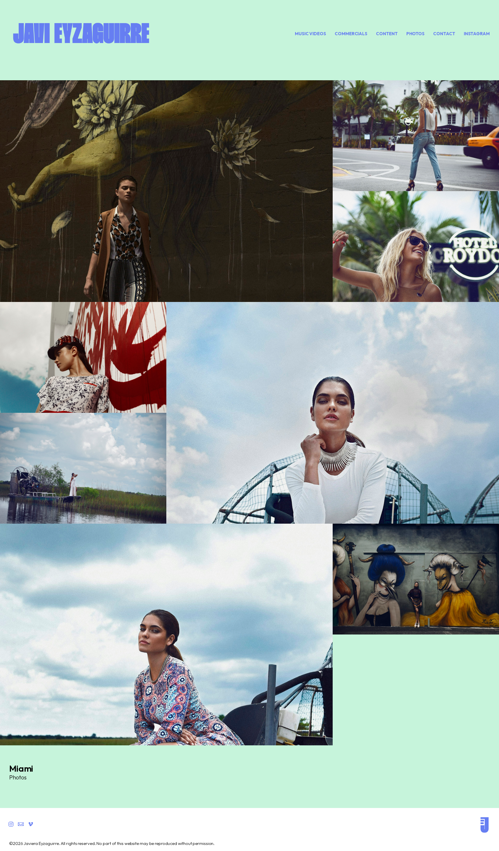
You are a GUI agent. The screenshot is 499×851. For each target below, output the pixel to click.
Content (386, 33)
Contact (444, 33)
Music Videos (310, 33)
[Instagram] (11, 824)
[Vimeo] (30, 824)
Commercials (351, 33)
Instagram (477, 33)
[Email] (20, 824)
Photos (415, 33)
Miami (21, 768)
